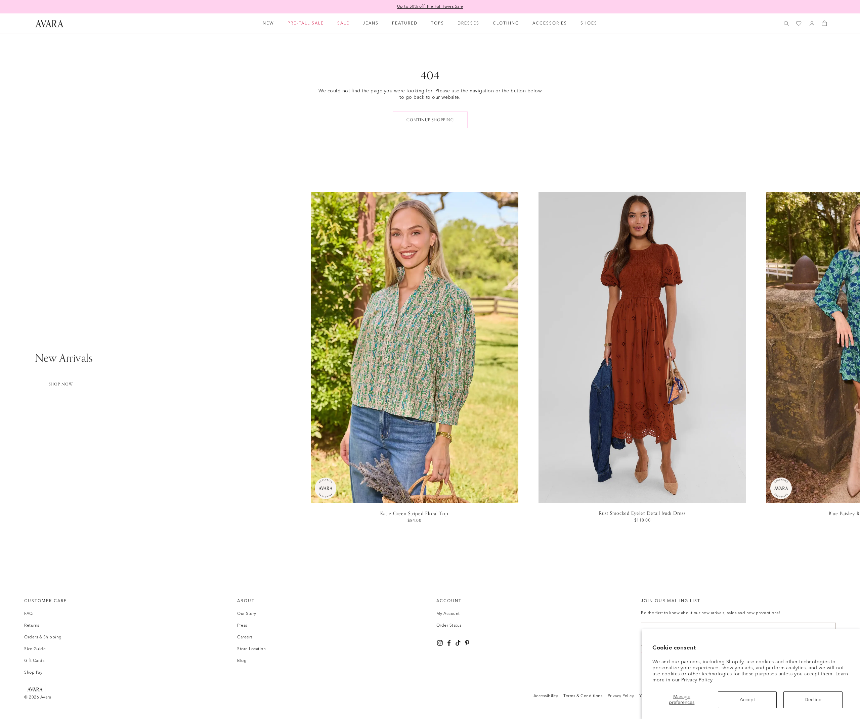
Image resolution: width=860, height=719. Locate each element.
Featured (405, 23)
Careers (245, 637)
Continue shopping (430, 120)
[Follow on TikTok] (458, 642)
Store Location (251, 649)
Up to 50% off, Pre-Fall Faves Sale (430, 7)
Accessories (549, 23)
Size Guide (35, 649)
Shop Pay (33, 673)
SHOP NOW (61, 384)
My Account (448, 614)
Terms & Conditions (582, 696)
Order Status (449, 626)
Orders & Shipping (43, 637)
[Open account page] (812, 23)
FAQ (28, 614)
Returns (31, 626)
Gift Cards (34, 661)
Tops (437, 23)
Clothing (506, 23)
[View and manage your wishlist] (799, 23)
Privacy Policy (697, 680)
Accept (747, 700)
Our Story (246, 614)
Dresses (468, 23)
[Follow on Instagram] (439, 642)
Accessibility (545, 696)
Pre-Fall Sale (306, 23)
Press (242, 626)
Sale (343, 23)
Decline (813, 700)
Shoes (588, 23)
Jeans (371, 23)
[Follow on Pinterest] (467, 642)
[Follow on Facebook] (449, 642)
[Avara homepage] (35, 689)
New (268, 23)
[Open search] (786, 23)
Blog (242, 661)
